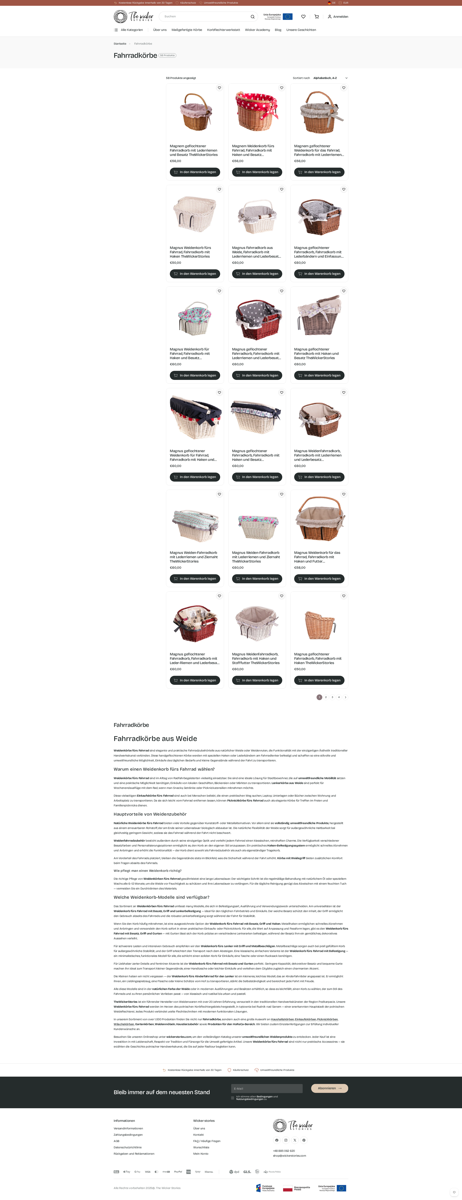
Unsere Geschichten (301, 30)
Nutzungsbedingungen (249, 1099)
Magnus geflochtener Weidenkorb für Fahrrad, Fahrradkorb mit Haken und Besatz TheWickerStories (192, 455)
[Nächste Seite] (345, 697)
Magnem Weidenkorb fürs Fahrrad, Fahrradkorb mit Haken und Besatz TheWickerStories (253, 150)
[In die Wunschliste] (219, 87)
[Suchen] (253, 17)
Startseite (120, 43)
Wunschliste (201, 1147)
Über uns (160, 30)
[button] (316, 17)
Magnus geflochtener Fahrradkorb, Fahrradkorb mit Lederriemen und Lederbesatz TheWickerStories (256, 353)
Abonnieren (327, 1088)
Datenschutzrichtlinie (127, 1147)
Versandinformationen (128, 1128)
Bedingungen (265, 1096)
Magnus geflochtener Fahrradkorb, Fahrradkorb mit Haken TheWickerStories (318, 658)
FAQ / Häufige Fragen (207, 1141)
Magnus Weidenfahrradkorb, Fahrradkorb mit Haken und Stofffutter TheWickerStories (256, 658)
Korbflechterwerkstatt (223, 30)
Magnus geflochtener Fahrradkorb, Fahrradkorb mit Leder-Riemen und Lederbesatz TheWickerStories (195, 658)
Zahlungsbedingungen (128, 1134)
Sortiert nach (301, 78)
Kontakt (198, 1134)
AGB (116, 1141)
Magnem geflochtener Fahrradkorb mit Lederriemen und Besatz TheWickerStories (194, 150)
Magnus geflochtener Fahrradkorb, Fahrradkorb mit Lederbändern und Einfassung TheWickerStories (318, 251)
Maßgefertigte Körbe (187, 30)
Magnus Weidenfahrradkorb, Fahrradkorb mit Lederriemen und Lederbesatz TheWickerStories (317, 455)
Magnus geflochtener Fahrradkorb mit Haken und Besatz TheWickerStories (316, 353)
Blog (278, 30)
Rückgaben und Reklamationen (134, 1153)
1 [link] (319, 697)
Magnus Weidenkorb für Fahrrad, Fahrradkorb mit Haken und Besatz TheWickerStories (190, 353)
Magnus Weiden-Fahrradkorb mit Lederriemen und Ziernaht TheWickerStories (194, 556)
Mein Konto (200, 1153)
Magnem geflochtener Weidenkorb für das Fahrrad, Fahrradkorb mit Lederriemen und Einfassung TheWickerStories (317, 150)
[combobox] (208, 16)
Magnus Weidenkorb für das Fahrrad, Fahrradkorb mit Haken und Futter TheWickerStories (317, 556)
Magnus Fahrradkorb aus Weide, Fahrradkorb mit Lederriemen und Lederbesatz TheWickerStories (256, 251)
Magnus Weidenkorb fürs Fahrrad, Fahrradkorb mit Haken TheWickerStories (190, 251)
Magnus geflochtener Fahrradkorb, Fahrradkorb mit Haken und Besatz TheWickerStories (256, 455)
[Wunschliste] (303, 17)
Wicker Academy (257, 30)
